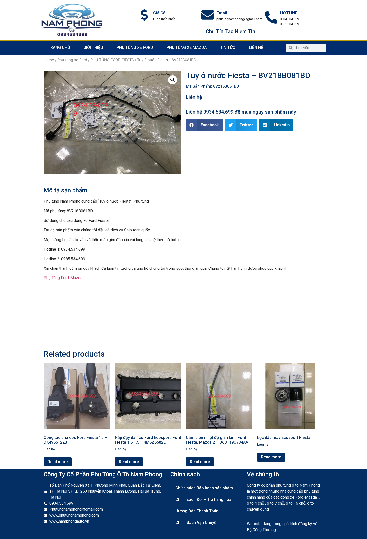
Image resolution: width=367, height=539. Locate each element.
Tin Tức (227, 47)
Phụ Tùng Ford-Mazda (63, 277)
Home (49, 60)
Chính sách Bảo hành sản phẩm (204, 488)
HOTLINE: (289, 12)
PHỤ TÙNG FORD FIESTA (112, 60)
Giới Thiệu (93, 47)
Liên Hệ (256, 47)
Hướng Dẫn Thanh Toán (196, 511)
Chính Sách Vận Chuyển (197, 522)
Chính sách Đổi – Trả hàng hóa (203, 499)
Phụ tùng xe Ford (135, 47)
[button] (204, 125)
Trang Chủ (59, 47)
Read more (58, 461)
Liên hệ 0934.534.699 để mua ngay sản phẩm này (241, 112)
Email (221, 12)
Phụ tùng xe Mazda (187, 47)
